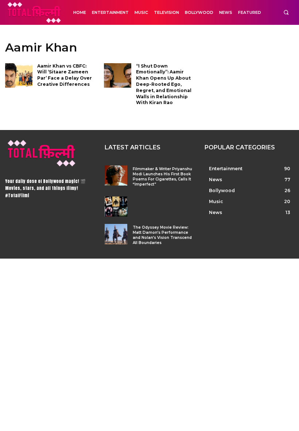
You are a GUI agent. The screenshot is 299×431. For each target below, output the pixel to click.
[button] (286, 12)
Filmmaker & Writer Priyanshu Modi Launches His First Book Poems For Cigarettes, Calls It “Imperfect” (162, 177)
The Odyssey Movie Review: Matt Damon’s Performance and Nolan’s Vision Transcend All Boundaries (162, 235)
